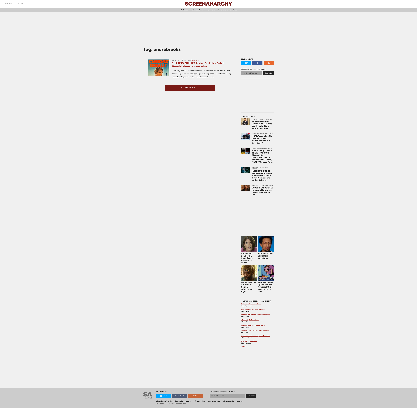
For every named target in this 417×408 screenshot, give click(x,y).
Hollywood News (197, 10)
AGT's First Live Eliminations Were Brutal (265, 256)
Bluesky (165, 396)
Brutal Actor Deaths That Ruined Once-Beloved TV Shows (247, 258)
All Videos (184, 10)
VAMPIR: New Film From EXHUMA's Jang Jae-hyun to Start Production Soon (262, 125)
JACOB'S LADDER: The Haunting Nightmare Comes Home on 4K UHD (262, 191)
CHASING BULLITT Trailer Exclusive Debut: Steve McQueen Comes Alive (198, 65)
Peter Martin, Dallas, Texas (251, 304)
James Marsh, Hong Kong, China (253, 325)
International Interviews (227, 10)
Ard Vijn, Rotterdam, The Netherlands (255, 314)
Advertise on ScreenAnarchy (233, 401)
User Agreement (214, 401)
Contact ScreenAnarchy (183, 401)
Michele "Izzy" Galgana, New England (255, 330)
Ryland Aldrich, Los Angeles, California (255, 336)
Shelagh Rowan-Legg (249, 341)
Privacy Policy (200, 401)
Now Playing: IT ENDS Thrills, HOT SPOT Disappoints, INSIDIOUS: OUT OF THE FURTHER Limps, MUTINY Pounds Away (262, 156)
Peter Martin (195, 60)
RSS (196, 396)
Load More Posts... (190, 88)
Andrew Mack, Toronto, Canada (253, 309)
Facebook (180, 396)
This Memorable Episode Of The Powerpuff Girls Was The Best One (265, 287)
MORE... (244, 346)
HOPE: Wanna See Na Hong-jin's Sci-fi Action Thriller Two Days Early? (262, 139)
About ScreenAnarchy (164, 401)
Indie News (211, 10)
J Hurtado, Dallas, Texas (250, 320)
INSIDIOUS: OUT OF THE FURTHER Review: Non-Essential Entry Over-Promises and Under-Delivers (262, 175)
